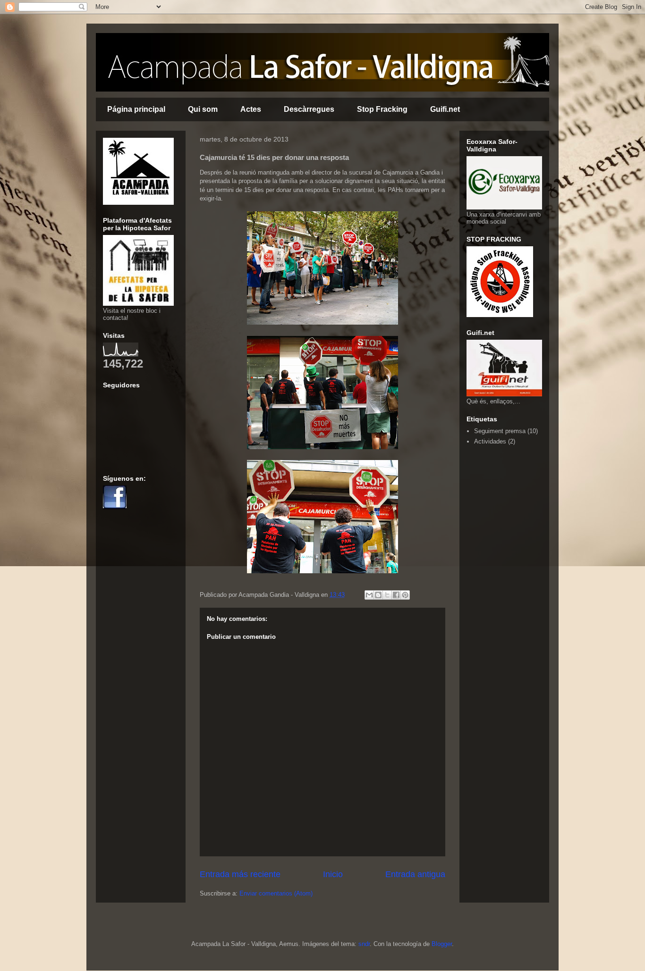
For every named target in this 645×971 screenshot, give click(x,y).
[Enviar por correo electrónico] (369, 595)
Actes (250, 109)
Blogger (442, 943)
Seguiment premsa (500, 431)
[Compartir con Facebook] (396, 595)
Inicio (333, 874)
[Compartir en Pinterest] (405, 595)
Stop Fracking (382, 109)
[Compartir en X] (387, 595)
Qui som (203, 109)
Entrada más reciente (240, 874)
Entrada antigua (415, 874)
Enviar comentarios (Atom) (276, 893)
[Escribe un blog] (378, 595)
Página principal (136, 109)
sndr (364, 943)
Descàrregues (309, 109)
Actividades (490, 441)
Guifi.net (445, 109)
